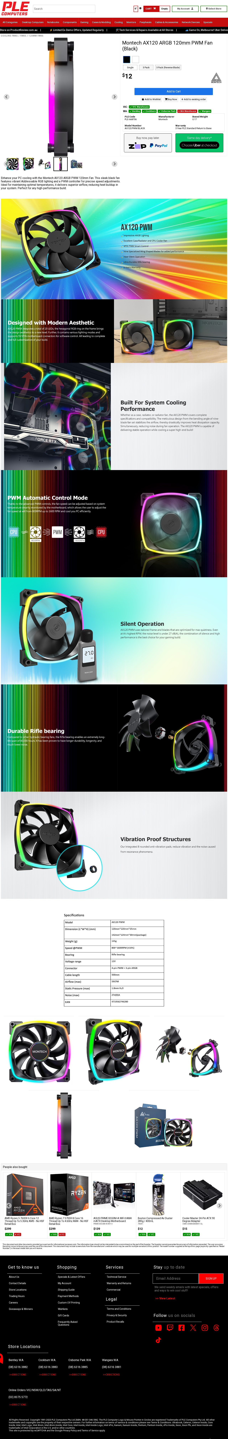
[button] (24, 164)
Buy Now (172, 99)
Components (70, 22)
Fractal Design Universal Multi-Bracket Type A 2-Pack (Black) (199, 1219)
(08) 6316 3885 (78, 1367)
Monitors (131, 22)
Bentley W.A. (16, 1360)
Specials (207, 22)
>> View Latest (165, 1298)
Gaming (84, 22)
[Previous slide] (6, 97)
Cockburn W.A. (47, 1360)
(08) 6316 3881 (111, 1367)
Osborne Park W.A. (79, 1360)
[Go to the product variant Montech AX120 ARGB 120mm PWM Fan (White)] (135, 59)
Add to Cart (174, 91)
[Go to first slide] (114, 97)
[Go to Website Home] (15, 16)
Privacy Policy (70, 1430)
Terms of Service (90, 1430)
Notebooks (53, 22)
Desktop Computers (32, 22)
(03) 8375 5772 (18, 1397)
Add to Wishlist (152, 99)
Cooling (119, 22)
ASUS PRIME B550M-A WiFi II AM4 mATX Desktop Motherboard (68, 1219)
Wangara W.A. (110, 1360)
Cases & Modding (101, 22)
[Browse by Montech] (199, 78)
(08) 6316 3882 (18, 1367)
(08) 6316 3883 (48, 1367)
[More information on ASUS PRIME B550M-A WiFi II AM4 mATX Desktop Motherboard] (69, 1194)
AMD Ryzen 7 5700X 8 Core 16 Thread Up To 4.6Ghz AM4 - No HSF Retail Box (24, 1221)
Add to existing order (194, 99)
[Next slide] (219, 1206)
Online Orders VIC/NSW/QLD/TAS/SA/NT (35, 1390)
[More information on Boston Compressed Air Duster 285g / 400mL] (114, 1194)
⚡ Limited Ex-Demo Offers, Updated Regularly (48, 30)
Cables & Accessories (166, 22)
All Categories (10, 22)
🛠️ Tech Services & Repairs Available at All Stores (115, 30)
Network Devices (191, 22)
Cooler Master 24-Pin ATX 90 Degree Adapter (154, 1219)
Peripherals (145, 22)
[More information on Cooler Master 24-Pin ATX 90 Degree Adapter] (158, 1194)
